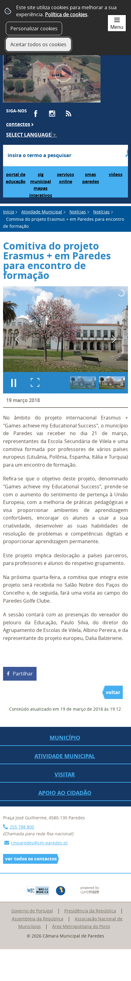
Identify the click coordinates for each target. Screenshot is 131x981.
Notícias (77, 212)
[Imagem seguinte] (114, 339)
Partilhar (23, 673)
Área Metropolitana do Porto (81, 926)
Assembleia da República (37, 919)
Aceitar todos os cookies (38, 44)
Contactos (18, 124)
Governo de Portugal (32, 911)
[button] (83, 382)
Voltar (113, 692)
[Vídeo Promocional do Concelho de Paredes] (52, 76)
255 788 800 (22, 827)
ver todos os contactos (31, 858)
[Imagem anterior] (17, 339)
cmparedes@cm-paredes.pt (39, 843)
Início (8, 212)
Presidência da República (90, 911)
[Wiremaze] (90, 889)
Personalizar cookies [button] (34, 28)
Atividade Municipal (41, 212)
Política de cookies (66, 14)
